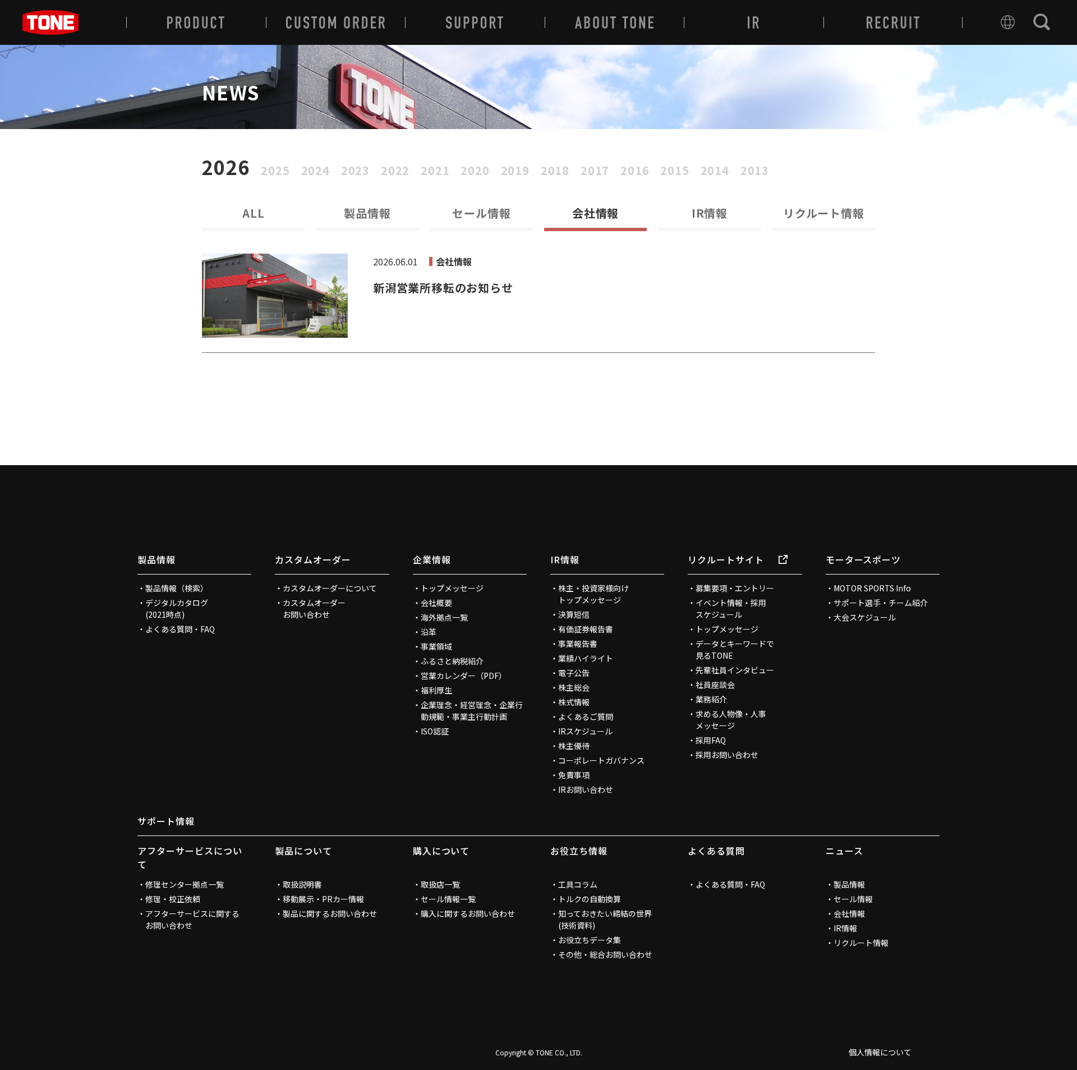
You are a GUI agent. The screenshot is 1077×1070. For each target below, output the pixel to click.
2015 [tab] (674, 170)
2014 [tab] (715, 170)
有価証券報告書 (585, 629)
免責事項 (574, 774)
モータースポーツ (863, 559)
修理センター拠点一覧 (184, 884)
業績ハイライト (585, 658)
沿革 (428, 631)
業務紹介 (711, 699)
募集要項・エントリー (735, 588)
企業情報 (432, 559)
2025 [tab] (275, 170)
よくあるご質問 (585, 716)
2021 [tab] (435, 170)
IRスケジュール (585, 731)
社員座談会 (715, 684)
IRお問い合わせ (585, 789)
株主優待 (574, 745)
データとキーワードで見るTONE (735, 649)
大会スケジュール (865, 617)
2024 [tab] (315, 170)
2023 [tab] (355, 170)
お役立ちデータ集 (589, 939)
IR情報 (710, 213)
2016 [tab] (634, 170)
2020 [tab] (475, 170)
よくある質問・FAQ (180, 629)
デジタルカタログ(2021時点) (176, 608)
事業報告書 (577, 643)
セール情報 (481, 213)
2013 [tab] (754, 170)
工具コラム (577, 884)
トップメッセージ (452, 588)
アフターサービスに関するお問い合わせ (192, 919)
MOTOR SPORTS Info (872, 588)
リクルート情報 (823, 213)
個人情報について (880, 1052)
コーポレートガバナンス (601, 760)
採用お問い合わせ (727, 754)
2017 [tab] (595, 170)
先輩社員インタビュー (735, 670)
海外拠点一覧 (444, 617)
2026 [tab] (226, 167)
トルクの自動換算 (589, 898)
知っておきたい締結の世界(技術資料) (605, 919)
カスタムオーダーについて (330, 588)
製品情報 (367, 213)
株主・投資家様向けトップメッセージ (593, 593)
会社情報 (849, 913)
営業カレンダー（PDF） (464, 675)
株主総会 (574, 687)
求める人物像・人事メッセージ (731, 719)
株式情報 (574, 702)
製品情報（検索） (176, 588)
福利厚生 (436, 690)
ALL (253, 213)
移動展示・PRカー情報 (323, 898)
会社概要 (436, 602)
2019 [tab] (515, 170)
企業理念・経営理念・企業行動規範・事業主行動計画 (472, 710)
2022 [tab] (395, 170)
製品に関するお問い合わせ (330, 913)
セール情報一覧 (448, 898)
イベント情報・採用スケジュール (731, 608)
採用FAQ (711, 740)
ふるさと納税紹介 (452, 661)
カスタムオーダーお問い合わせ (314, 608)
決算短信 (574, 614)
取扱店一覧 (440, 884)
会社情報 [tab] (595, 213)
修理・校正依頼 (172, 898)
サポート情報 (166, 821)
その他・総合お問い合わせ (605, 954)
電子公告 (574, 672)
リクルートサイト (726, 559)
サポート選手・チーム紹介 (881, 602)
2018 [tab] (555, 170)
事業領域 (436, 646)
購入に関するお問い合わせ (468, 913)
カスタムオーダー (313, 559)
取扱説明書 (302, 884)
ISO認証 (435, 731)
